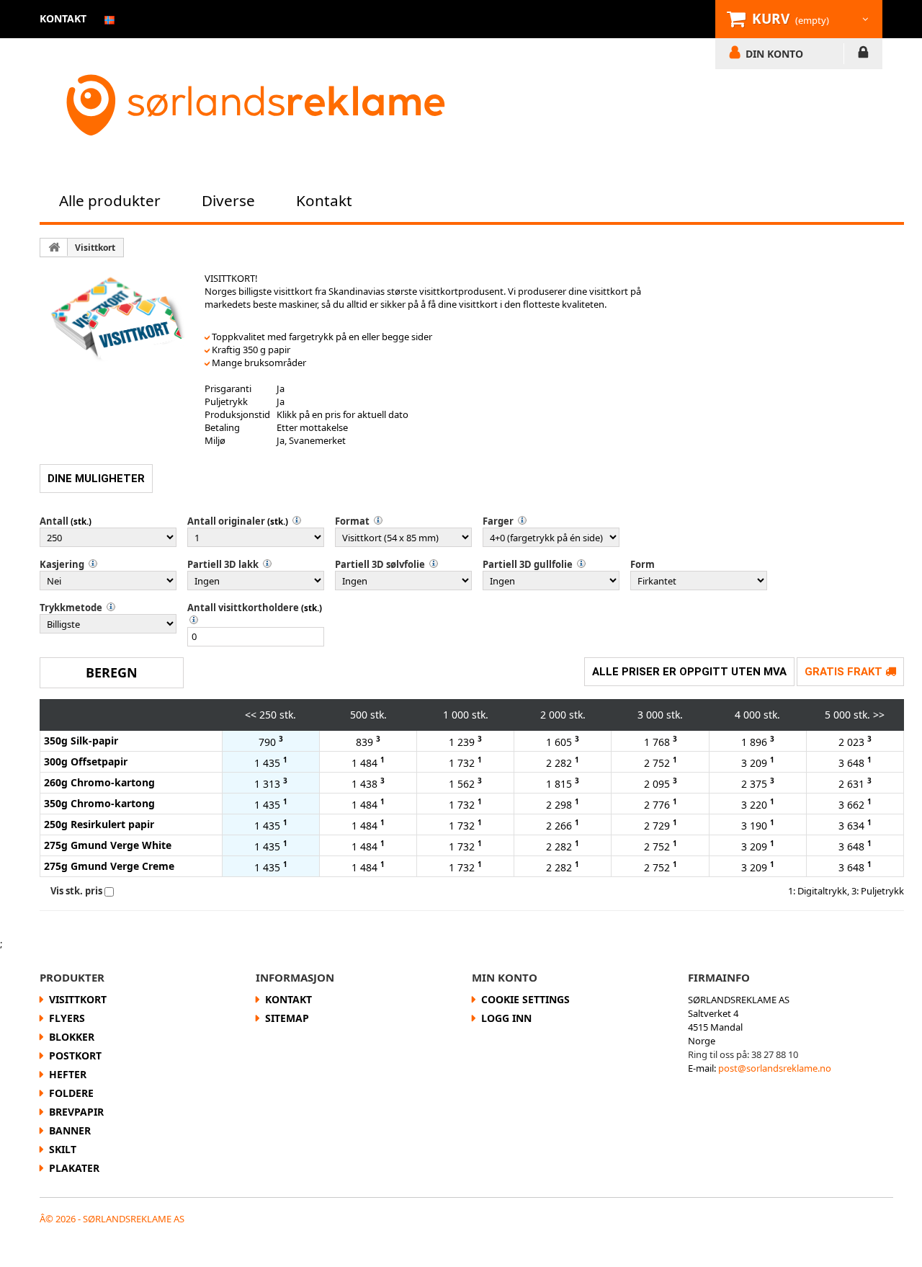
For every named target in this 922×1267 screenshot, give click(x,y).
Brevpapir (76, 1112)
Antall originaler (226, 521)
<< (250, 714)
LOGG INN (863, 54)
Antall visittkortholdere (243, 607)
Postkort (75, 1055)
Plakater (74, 1168)
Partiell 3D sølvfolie (380, 564)
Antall (54, 521)
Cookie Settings (525, 999)
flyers (67, 1018)
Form (642, 564)
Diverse (228, 200)
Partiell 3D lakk (223, 564)
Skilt (62, 1149)
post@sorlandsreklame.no (774, 1068)
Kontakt (324, 200)
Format (352, 521)
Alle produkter (110, 200)
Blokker (71, 1037)
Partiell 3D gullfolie (528, 564)
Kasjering (62, 564)
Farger (498, 521)
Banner (70, 1130)
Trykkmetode (71, 607)
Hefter (67, 1074)
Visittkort (95, 247)
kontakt (63, 18)
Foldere (71, 1093)
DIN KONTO (774, 53)
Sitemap (287, 1018)
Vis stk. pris (76, 890)
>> (879, 714)
